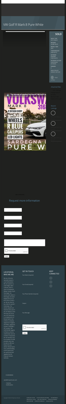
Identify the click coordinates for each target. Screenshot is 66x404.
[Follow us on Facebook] (57, 1)
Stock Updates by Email (43, 397)
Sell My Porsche (41, 399)
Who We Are (30, 401)
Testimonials (54, 397)
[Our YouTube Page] (59, 1)
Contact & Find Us (39, 401)
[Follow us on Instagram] (61, 1)
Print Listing (54, 79)
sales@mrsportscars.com (10, 380)
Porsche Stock (31, 397)
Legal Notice (49, 401)
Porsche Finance (52, 399)
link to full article (20, 194)
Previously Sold (31, 399)
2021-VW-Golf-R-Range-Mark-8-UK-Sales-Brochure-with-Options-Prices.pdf (56, 95)
